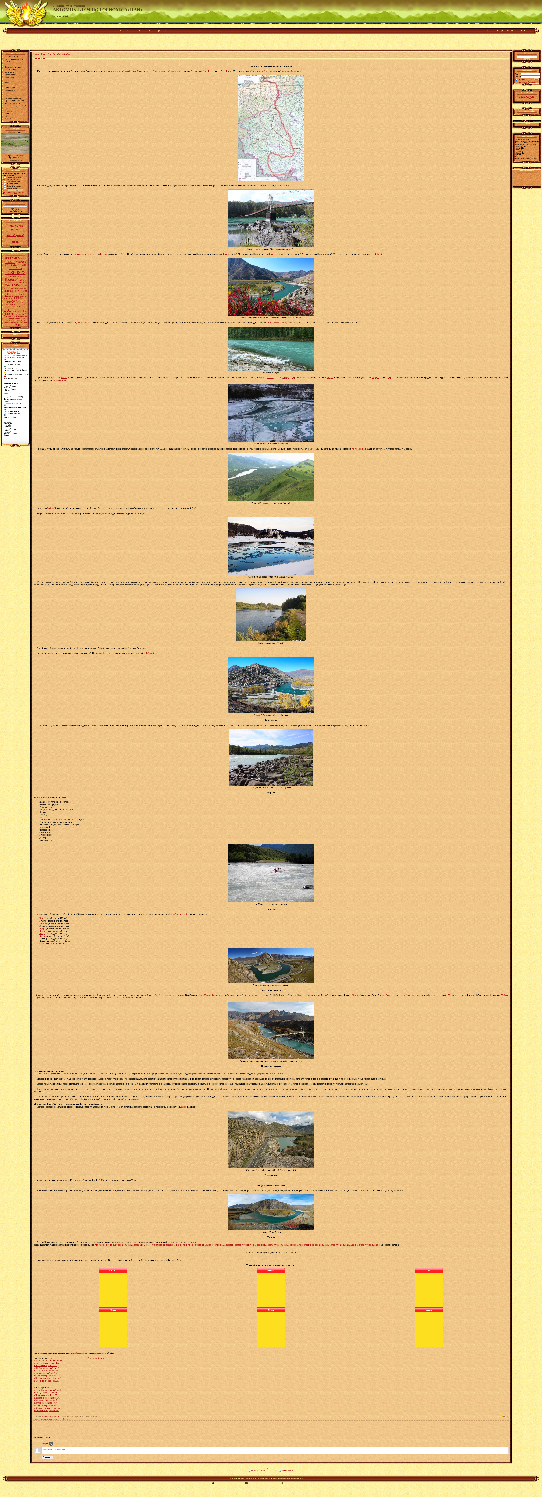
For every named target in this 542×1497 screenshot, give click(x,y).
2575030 (20, 276)
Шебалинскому (144, 71)
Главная (122, 31)
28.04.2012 (10, 321)
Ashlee (24, 316)
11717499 (21, 290)
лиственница (60, 380)
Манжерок (453, 995)
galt (68, 1416)
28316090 (9, 291)
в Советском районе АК (45, 1375)
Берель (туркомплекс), (277, 1245)
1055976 (15, 268)
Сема (312, 449)
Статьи (43, 54)
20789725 (21, 262)
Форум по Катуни (96, 1358)
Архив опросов (18, 192)
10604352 (23, 288)
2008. (10, 314)
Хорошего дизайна (13, 181)
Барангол (416, 995)
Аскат (388, 995)
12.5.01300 (17, 265)
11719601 (12, 276)
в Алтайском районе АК (45, 1373)
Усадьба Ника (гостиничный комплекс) (185, 1245)
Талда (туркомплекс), (339, 1245)
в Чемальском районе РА (45, 1365)
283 (7, 310)
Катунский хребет (81, 323)
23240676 (15, 311)
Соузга (462, 995)
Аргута (375, 377)
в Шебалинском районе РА (47, 1368)
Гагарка (180, 995)
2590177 (6, 282)
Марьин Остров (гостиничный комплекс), (308, 1245)
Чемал (355, 995)
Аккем (270, 377)
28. (24, 285)
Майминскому (174, 71)
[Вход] (51, 1444)
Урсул (42, 933)
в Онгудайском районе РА (46, 1363)
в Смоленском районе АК (46, 1381)
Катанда (283, 995)
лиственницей (359, 449)
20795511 (8, 265)
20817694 (14, 288)
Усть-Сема (405, 995)
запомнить (521, 79)
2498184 (18, 325)
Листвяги (299, 323)
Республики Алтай (200, 71)
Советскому (256, 71)
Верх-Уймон (205, 995)
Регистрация (153, 31)
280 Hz (7, 288)
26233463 (11, 302)
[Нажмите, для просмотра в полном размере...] (271, 180)
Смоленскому (270, 71)
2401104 (17, 298)
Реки (49, 54)
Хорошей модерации (14, 186)
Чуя (293, 377)
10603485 (12, 258)
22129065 (22, 300)
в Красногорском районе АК (47, 1378)
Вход (166, 31)
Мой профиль (143, 31)
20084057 (20, 307)
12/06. (24, 265)
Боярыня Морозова (18, 318)
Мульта (255, 995)
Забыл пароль (522, 82)
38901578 (23, 311)
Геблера (122, 254)
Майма (50, 508)
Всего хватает (12, 188)
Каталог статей (132, 31)
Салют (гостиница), (214, 1245)
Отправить (47, 1457)
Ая (487, 995)
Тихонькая (217, 995)
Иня (318, 995)
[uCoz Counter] (272, 1470)
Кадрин (43, 936)
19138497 (14, 294)
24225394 (19, 302)
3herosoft (11, 279)
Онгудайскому (129, 71)
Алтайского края (294, 71)
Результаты (7, 192)
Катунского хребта (84, 254)
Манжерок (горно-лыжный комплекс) (113, 1245)
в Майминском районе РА (46, 1370)
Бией (379, 254)
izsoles (8, 318)
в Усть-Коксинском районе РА (48, 1360)
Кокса (226, 254)
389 (15, 304)
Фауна (19, 157)
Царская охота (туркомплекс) (364, 1245)
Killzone (22, 280)
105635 (10, 262)
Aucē (21, 286)
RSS (531, 31)
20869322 (15, 272)
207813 (23, 259)
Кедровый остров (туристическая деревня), (245, 1245)
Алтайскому (226, 71)
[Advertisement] (271, 42)
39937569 (14, 282)
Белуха (103, 254)
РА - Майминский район (61, 54)
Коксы (272, 254)
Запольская (23, 282)
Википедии (79, 1353)
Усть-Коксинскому (112, 71)
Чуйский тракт (152, 653)
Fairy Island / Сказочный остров (15, 315)
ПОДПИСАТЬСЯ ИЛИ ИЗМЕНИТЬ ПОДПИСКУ (527, 97)
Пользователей (12, 184)
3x (8, 294)
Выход (161, 31)
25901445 (11, 285)
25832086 (9, 305)
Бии (184, 1107)
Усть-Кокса (170, 995)
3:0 (6, 314)
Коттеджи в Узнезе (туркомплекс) (148, 1245)
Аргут (286, 377)
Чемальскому (159, 71)
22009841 (20, 320)
